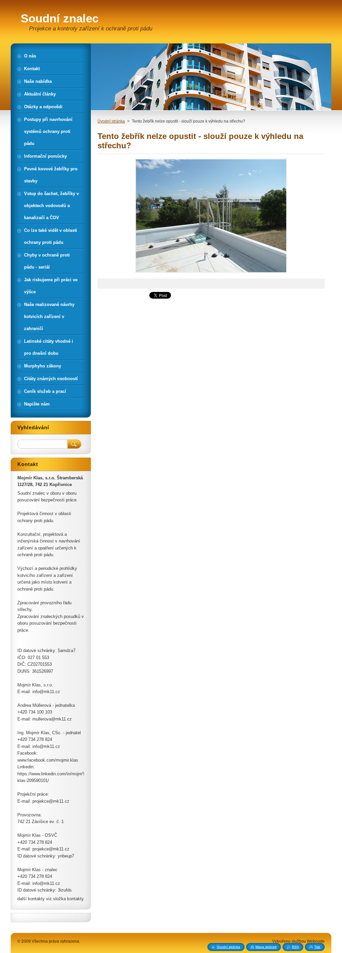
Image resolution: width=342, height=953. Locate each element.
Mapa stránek (266, 947)
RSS (295, 947)
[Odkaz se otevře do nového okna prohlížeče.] (211, 272)
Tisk (317, 947)
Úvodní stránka (111, 121)
